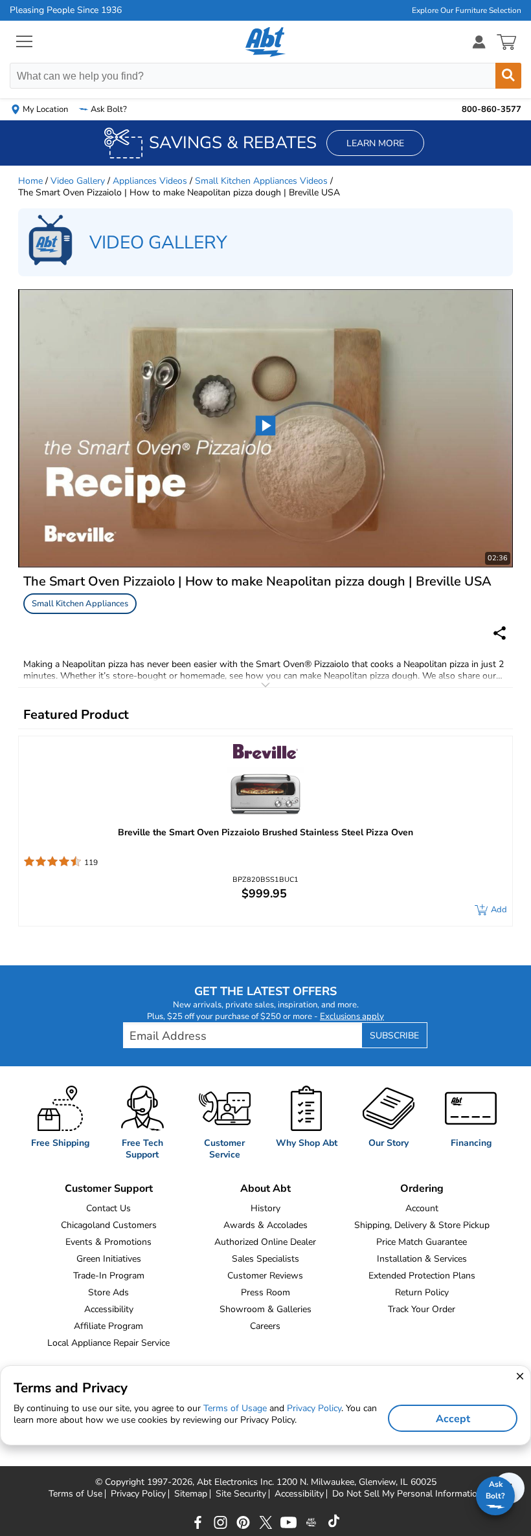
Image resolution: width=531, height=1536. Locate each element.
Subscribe (394, 1035)
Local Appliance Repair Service (108, 1343)
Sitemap (190, 1493)
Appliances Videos (150, 181)
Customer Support (109, 1188)
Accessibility (108, 1309)
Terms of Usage (235, 1408)
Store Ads (108, 1292)
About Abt (265, 1188)
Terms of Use (75, 1493)
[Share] (499, 633)
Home (30, 181)
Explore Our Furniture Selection (466, 10)
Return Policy (422, 1292)
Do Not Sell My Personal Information (407, 1493)
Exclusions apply (352, 1016)
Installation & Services (422, 1259)
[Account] (479, 41)
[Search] (508, 76)
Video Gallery (78, 181)
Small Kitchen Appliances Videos (261, 181)
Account (421, 1208)
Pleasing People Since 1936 (66, 10)
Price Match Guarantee (421, 1242)
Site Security (241, 1493)
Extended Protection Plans (421, 1275)
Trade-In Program (108, 1275)
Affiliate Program (108, 1326)
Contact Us (108, 1208)
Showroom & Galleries (265, 1309)
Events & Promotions (108, 1242)
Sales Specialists (265, 1259)
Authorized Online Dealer (265, 1242)
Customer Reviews (265, 1275)
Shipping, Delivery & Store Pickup (422, 1225)
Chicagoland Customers (109, 1225)
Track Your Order (421, 1309)
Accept (453, 1419)
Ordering (422, 1188)
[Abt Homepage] (266, 42)
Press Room (265, 1292)
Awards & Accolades (265, 1225)
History (265, 1208)
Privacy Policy (138, 1493)
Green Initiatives (108, 1259)
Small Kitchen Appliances (80, 603)
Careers (265, 1326)
